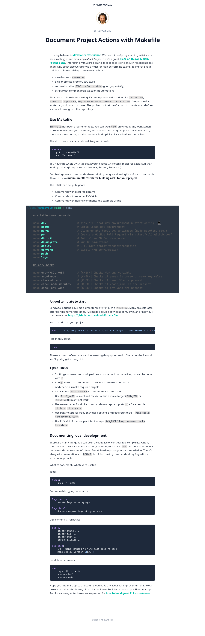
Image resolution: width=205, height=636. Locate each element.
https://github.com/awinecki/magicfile (93, 315)
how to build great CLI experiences (128, 593)
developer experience (87, 55)
